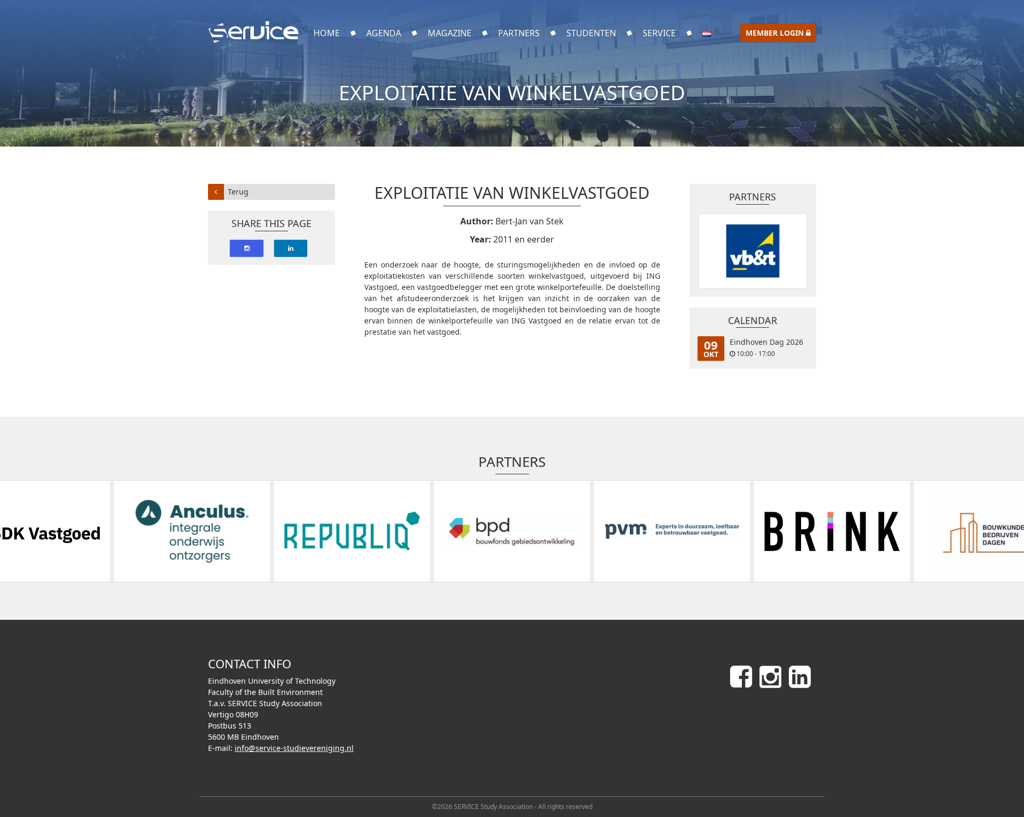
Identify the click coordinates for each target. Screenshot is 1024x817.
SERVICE (659, 33)
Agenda (383, 33)
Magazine (449, 33)
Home (327, 33)
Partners (519, 33)
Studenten (591, 33)
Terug (238, 192)
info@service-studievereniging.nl (294, 748)
